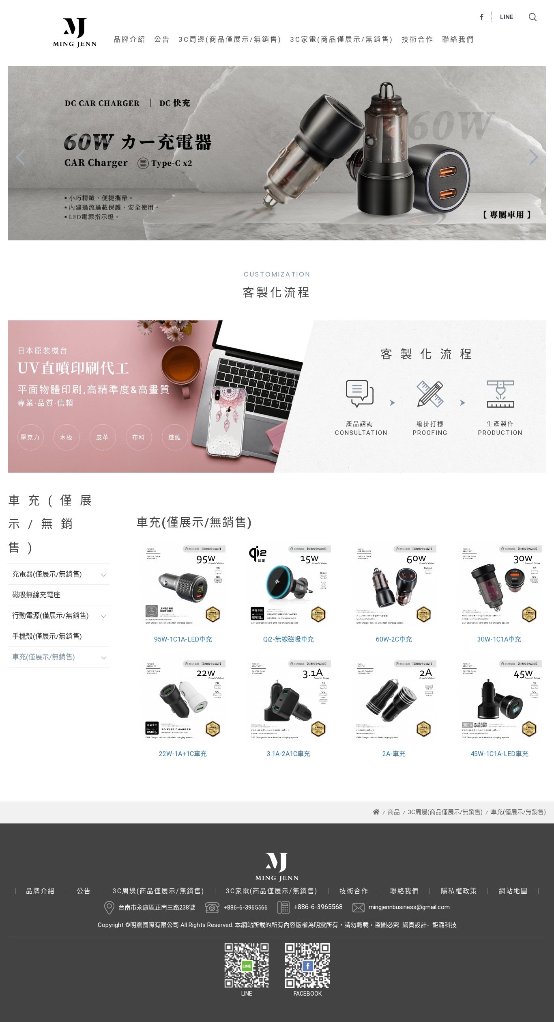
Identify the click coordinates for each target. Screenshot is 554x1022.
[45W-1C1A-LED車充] (499, 700)
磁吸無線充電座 (36, 595)
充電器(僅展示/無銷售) (47, 574)
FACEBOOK (308, 993)
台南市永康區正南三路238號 (156, 907)
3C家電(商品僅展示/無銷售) (341, 39)
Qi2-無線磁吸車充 (288, 639)
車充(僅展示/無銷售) (43, 657)
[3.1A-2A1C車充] (288, 700)
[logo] (277, 867)
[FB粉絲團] (482, 17)
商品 (394, 812)
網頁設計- (415, 925)
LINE (506, 17)
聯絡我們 (458, 39)
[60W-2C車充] (393, 585)
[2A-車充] (393, 700)
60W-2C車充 (394, 639)
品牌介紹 (130, 39)
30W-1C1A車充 (499, 639)
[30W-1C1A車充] (499, 585)
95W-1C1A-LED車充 (183, 639)
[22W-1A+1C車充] (182, 700)
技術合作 (418, 39)
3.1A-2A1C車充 (288, 754)
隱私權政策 (459, 891)
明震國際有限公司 (75, 33)
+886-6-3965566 (245, 907)
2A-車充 (394, 754)
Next (534, 154)
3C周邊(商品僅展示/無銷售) (230, 39)
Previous (20, 154)
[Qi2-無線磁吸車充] (288, 585)
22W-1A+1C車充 (183, 754)
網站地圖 (513, 891)
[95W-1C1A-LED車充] (182, 585)
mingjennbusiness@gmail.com (409, 907)
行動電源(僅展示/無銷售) (50, 615)
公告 (162, 39)
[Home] (376, 812)
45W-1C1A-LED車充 (499, 754)
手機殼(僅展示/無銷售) (47, 636)
